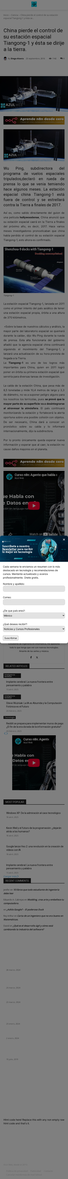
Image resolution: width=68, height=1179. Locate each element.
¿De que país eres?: (14, 610)
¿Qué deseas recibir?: (15, 624)
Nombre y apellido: (14, 583)
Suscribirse (10, 638)
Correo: (7, 597)
